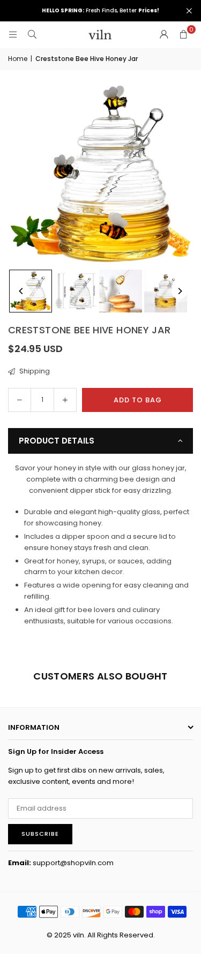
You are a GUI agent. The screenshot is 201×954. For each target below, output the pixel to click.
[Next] (180, 291)
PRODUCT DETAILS (56, 440)
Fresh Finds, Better (100, 10)
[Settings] (164, 34)
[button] (183, 34)
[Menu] (13, 34)
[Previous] (21, 291)
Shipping (34, 371)
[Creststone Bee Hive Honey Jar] (30, 291)
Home (17, 58)
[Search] (32, 34)
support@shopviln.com (73, 863)
